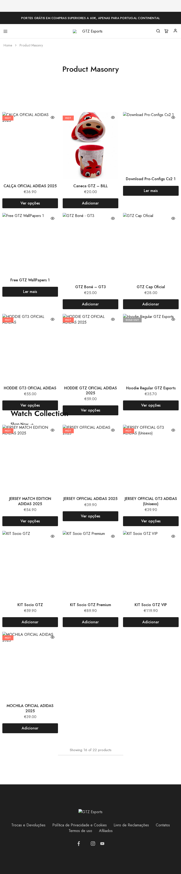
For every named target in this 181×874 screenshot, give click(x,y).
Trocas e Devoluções (28, 825)
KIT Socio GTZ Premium (90, 605)
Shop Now (19, 424)
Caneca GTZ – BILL (90, 186)
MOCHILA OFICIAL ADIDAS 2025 (30, 708)
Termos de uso (80, 830)
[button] (90, 203)
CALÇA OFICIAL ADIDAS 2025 (30, 186)
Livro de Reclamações (131, 825)
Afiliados (106, 830)
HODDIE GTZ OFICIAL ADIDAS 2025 (90, 390)
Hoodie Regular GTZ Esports (151, 388)
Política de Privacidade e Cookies (79, 825)
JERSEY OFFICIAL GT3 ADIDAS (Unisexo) (151, 501)
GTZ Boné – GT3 (90, 287)
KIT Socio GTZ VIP (151, 605)
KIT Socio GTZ (30, 605)
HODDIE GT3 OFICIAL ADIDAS (30, 388)
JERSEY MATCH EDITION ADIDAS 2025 (30, 501)
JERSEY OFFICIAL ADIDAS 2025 (90, 498)
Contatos (163, 825)
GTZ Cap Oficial (151, 287)
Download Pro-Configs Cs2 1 (151, 179)
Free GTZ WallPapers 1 (30, 280)
